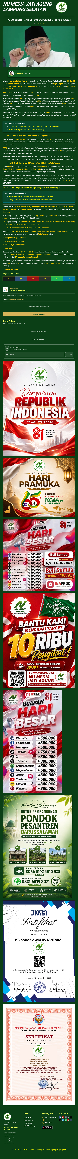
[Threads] (60, 1120)
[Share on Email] (45, 278)
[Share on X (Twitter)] (9, 278)
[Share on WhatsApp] (57, 278)
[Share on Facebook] (21, 278)
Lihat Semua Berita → (39, 314)
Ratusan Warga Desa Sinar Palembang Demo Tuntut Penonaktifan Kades (34, 126)
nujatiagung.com (59, 1150)
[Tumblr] (71, 1120)
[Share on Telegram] (69, 278)
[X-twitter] (71, 1117)
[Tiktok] (66, 1117)
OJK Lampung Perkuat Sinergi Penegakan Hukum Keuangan (36, 187)
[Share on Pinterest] (33, 278)
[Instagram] (68, 1117)
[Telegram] (63, 1120)
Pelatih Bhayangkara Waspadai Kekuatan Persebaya (27, 130)
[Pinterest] (68, 1120)
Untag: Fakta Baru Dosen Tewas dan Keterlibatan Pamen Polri (30, 200)
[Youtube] (63, 1117)
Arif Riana (19, 73)
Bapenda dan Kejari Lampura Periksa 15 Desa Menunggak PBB (31, 196)
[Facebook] (60, 1117)
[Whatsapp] (66, 1120)
